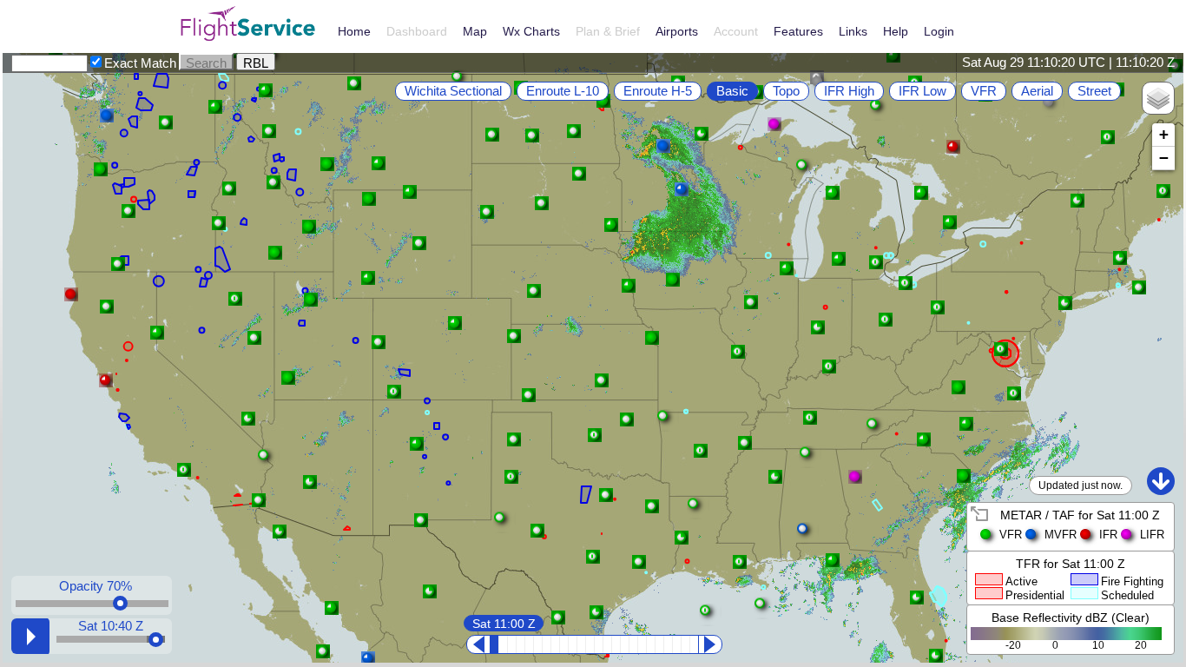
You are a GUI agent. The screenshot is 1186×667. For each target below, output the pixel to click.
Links (853, 31)
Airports (677, 31)
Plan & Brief (608, 31)
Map (475, 31)
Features (798, 31)
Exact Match (140, 63)
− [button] (1164, 158)
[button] (280, 531)
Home (354, 31)
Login (939, 31)
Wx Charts (531, 31)
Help (895, 31)
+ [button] (1164, 134)
